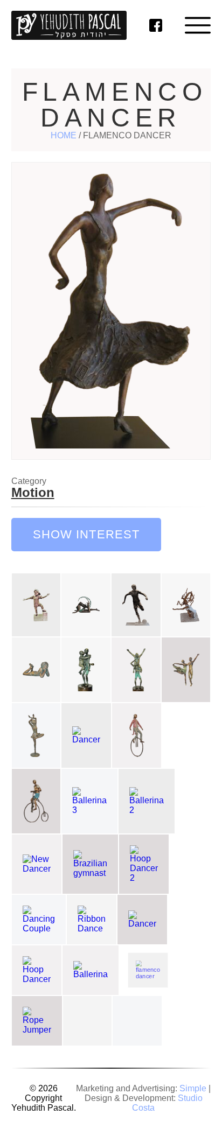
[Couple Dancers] (186, 670)
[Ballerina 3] (89, 801)
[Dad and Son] (86, 670)
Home (64, 135)
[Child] (36, 670)
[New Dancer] (36, 864)
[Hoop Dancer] (36, 970)
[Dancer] (86, 735)
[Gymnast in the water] (86, 605)
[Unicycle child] (137, 735)
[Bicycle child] (36, 801)
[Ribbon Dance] (91, 919)
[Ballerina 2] (146, 801)
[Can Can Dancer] (137, 1020)
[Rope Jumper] (37, 1020)
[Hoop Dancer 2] (144, 864)
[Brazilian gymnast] (90, 864)
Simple (192, 1088)
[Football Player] (136, 605)
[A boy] (36, 605)
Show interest (86, 534)
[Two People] (136, 670)
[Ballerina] (36, 735)
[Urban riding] (88, 1020)
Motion (32, 492)
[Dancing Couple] (38, 919)
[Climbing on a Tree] (186, 605)
